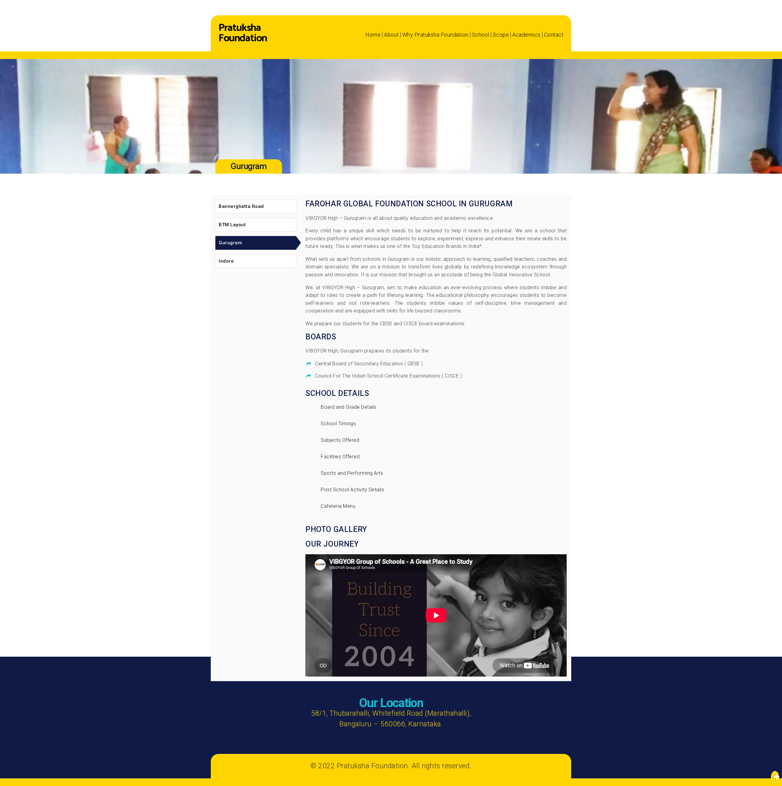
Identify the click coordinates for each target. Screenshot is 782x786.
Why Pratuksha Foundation (435, 35)
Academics (526, 35)
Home (373, 35)
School (480, 35)
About (391, 35)
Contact (554, 35)
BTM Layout (232, 224)
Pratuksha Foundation (242, 33)
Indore (226, 261)
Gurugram (230, 242)
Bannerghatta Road (241, 206)
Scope (501, 35)
